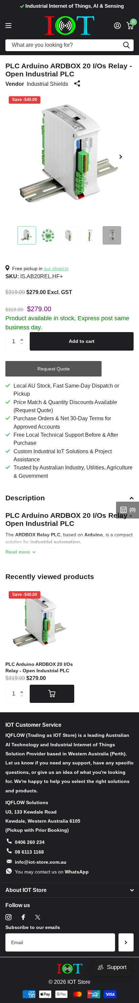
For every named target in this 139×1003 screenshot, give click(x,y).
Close (69, 890)
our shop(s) (56, 268)
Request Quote (53, 368)
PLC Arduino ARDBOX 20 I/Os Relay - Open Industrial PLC (39, 667)
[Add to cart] (52, 694)
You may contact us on (52, 871)
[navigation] (27, 235)
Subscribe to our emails (32, 927)
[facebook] (23, 917)
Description (25, 498)
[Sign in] (117, 25)
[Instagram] (8, 917)
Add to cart (81, 341)
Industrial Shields (47, 84)
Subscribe (126, 942)
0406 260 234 (30, 842)
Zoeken (126, 45)
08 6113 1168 (29, 852)
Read (17, 551)
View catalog (9, 25)
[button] (120, 157)
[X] (37, 917)
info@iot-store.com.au (40, 862)
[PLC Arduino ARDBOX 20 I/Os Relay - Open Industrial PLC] (39, 622)
